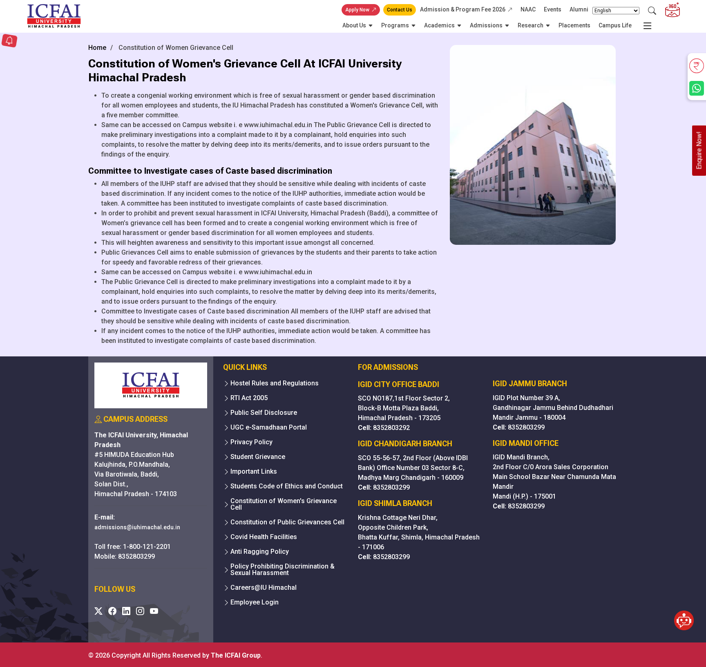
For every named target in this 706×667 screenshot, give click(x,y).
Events (552, 9)
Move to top (350, 644)
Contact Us (399, 10)
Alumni (579, 9)
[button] (9, 41)
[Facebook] (112, 611)
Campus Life (615, 25)
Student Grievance (257, 457)
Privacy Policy (251, 442)
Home (97, 47)
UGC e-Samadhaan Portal (268, 427)
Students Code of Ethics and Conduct (286, 486)
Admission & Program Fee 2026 (462, 9)
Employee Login (254, 602)
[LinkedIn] (126, 611)
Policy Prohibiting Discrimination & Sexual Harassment (282, 569)
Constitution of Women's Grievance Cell (283, 504)
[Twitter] (98, 611)
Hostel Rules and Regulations (274, 383)
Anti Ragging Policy (259, 551)
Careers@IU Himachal (263, 587)
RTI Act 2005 (249, 398)
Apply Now (357, 10)
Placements (574, 25)
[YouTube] (154, 611)
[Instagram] (140, 611)
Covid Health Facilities (263, 537)
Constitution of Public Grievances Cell (287, 522)
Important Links (253, 471)
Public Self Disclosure (263, 413)
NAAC (528, 9)
